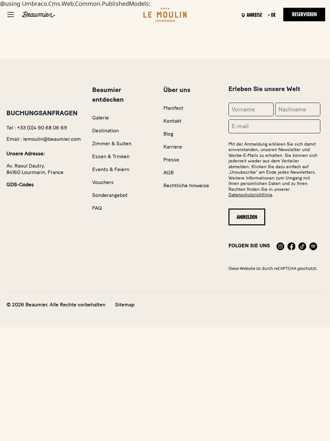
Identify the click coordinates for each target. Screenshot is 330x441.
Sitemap (124, 305)
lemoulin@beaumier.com (52, 139)
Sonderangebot (110, 195)
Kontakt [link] (172, 121)
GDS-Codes (20, 184)
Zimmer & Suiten (111, 143)
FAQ (97, 208)
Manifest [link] (173, 108)
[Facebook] (291, 245)
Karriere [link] (172, 147)
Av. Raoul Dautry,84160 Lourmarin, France (34, 169)
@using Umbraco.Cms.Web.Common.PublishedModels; (158, 154)
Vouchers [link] (103, 182)
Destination (105, 131)
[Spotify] (313, 245)
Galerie (100, 118)
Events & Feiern (110, 169)
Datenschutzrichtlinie (250, 195)
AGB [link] (168, 172)
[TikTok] (302, 245)
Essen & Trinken (111, 156)
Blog (168, 134)
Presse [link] (171, 160)
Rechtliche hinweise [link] (186, 185)
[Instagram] (280, 245)
